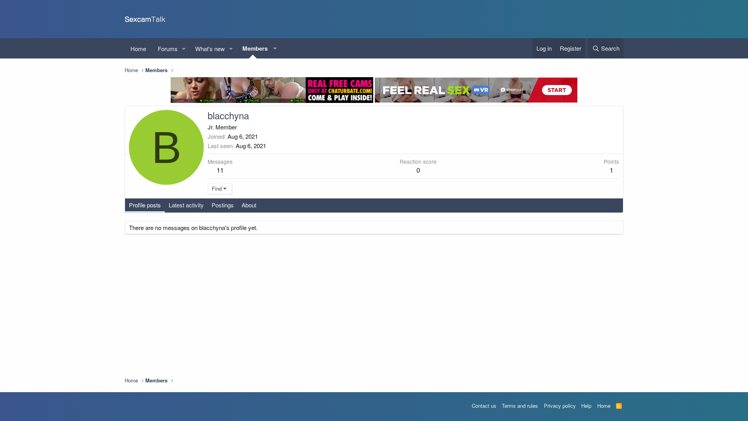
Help (586, 405)
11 (220, 170)
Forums (168, 48)
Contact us (484, 405)
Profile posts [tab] (145, 205)
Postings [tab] (223, 205)
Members (255, 48)
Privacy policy (560, 405)
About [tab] (249, 205)
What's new (210, 48)
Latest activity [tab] (186, 205)
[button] (183, 48)
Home (138, 48)
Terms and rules (520, 405)
